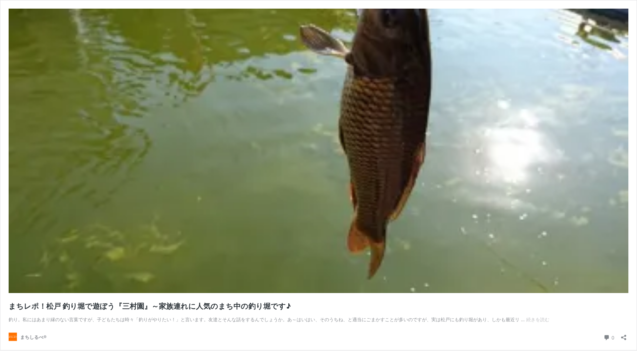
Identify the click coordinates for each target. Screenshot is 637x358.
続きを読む (537, 319)
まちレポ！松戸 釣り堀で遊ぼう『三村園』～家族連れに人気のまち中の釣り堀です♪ (150, 306)
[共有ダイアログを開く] (623, 335)
